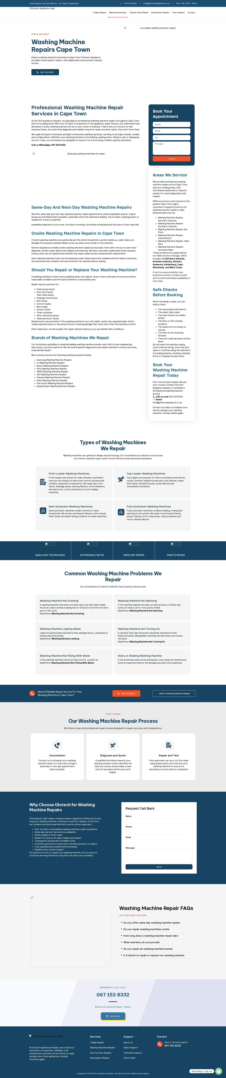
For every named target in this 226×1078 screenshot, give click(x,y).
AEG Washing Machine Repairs (51, 374)
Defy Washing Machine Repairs (52, 368)
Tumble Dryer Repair (138, 12)
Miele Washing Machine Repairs (52, 380)
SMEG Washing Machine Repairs (52, 371)
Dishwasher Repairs (160, 12)
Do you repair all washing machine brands (148, 948)
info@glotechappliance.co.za (167, 402)
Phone (129, 826)
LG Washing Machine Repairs (51, 362)
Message (130, 848)
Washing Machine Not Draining (68, 613)
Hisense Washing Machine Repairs (53, 377)
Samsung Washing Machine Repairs (54, 360)
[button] (157, 922)
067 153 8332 (58, 145)
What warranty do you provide (141, 942)
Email (128, 837)
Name (128, 816)
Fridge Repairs (99, 12)
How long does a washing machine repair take (150, 935)
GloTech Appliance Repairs (47, 120)
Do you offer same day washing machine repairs (151, 922)
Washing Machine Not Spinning (146, 610)
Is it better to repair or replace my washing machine (153, 955)
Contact (191, 12)
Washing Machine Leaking (65, 638)
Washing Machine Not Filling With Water (73, 663)
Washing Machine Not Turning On (147, 641)
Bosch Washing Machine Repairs (53, 365)
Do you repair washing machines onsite (146, 929)
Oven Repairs (178, 12)
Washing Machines (117, 12)
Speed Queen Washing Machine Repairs (56, 386)
